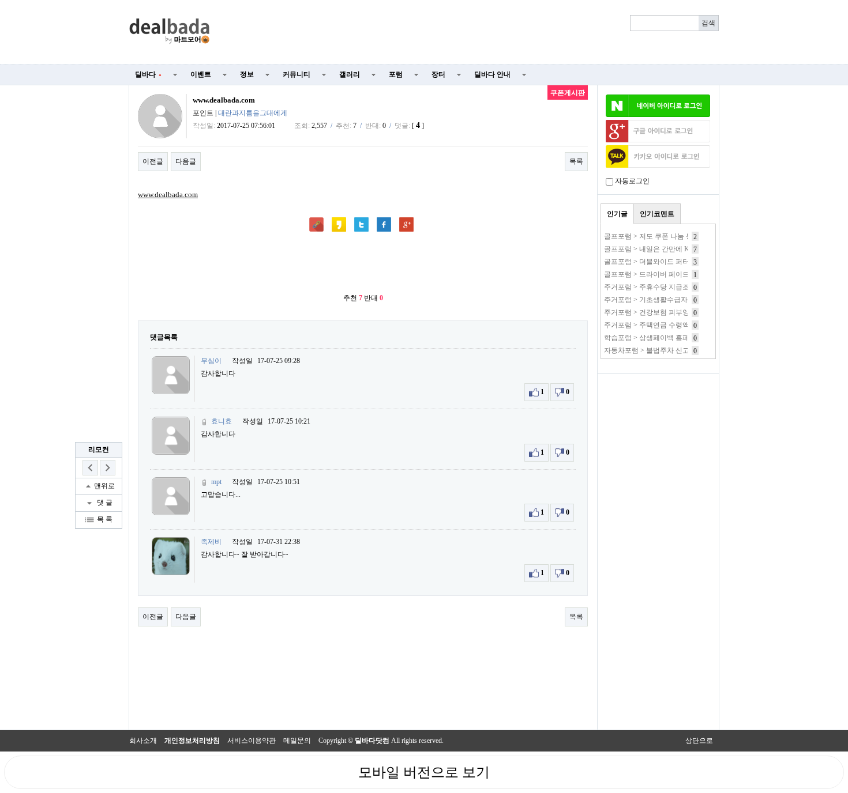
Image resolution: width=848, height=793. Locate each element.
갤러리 (349, 74)
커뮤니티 (296, 74)
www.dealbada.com (168, 194)
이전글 (152, 161)
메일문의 (297, 741)
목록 (576, 161)
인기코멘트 (657, 214)
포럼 (396, 74)
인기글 (617, 214)
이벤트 (200, 74)
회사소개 (143, 741)
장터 (438, 74)
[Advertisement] (471, 32)
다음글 (185, 161)
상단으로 (699, 741)
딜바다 (148, 74)
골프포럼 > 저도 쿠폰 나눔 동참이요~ (661, 236)
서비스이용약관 (251, 741)
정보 (247, 74)
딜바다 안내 (492, 74)
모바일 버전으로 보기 (424, 772)
